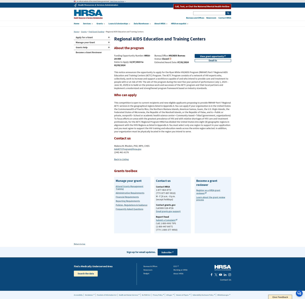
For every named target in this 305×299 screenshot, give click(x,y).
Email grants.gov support (168, 211)
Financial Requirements (127, 196)
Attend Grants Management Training (129, 187)
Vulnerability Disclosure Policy (203, 295)
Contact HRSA (224, 18)
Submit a (165, 220)
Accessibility (78, 295)
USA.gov (169, 295)
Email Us (213, 60)
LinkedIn (225, 274)
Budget (146, 273)
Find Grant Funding (96, 31)
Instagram (229, 274)
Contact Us (225, 279)
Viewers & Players (182, 295)
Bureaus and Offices (195, 18)
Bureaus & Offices (150, 266)
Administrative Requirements (130, 192)
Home (76, 31)
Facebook (211, 274)
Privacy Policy (158, 295)
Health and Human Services (128, 295)
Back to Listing (121, 159)
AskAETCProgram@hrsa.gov (127, 149)
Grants (84, 31)
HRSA (88, 14)
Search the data (86, 273)
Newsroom (211, 18)
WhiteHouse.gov (223, 295)
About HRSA (178, 273)
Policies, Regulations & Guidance (131, 205)
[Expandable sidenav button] (108, 37)
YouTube (220, 274)
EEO (175, 266)
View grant (212, 56)
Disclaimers (89, 295)
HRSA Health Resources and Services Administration (222, 267)
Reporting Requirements (128, 201)
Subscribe (166, 252)
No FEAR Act (146, 295)
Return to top (79, 244)
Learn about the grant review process (210, 198)
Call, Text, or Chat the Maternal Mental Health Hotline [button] (202, 6)
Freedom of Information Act (107, 295)
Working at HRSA (180, 270)
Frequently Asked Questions (129, 209)
